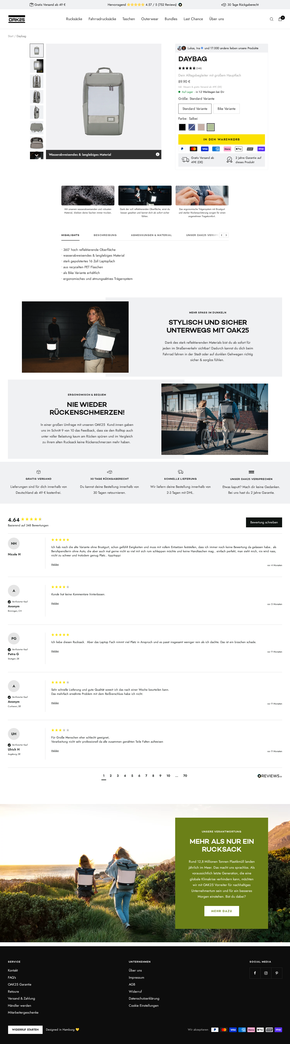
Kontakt (13, 970)
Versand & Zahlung (21, 998)
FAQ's (12, 977)
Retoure (13, 991)
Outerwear (149, 19)
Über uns (216, 19)
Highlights (70, 235)
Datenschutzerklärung (144, 998)
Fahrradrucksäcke (102, 19)
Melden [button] (55, 564)
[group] (28, 519)
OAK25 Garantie (19, 984)
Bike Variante (227, 108)
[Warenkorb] (280, 19)
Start (10, 36)
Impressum (136, 977)
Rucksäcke (74, 19)
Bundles (171, 19)
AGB (132, 984)
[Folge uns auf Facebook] (255, 973)
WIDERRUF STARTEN (25, 1030)
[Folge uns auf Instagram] (265, 973)
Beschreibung (105, 235)
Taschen (129, 19)
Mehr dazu (221, 911)
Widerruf (135, 991)
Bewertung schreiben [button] (264, 522)
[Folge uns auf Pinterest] (276, 973)
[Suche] (271, 19)
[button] (37, 50)
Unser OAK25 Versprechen (207, 235)
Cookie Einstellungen (144, 1005)
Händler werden (19, 1005)
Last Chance (193, 19)
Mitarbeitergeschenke (23, 1012)
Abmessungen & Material (151, 235)
